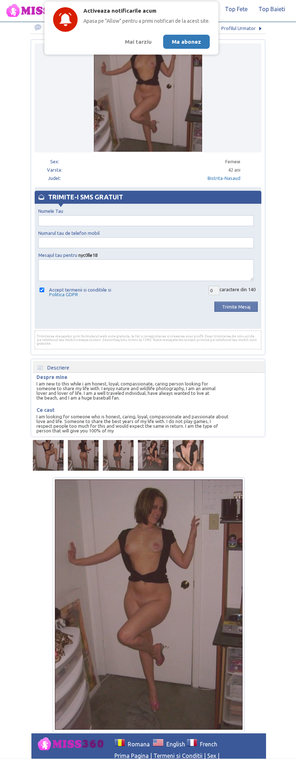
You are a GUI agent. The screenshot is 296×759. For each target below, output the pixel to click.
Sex (211, 755)
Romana (137, 744)
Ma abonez (186, 42)
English (174, 744)
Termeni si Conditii (178, 755)
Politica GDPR (63, 294)
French (207, 744)
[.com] (73, 744)
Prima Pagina (131, 755)
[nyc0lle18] (48, 455)
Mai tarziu (138, 42)
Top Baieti (271, 9)
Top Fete (236, 9)
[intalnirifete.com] (41, 11)
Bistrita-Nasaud (224, 178)
